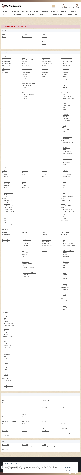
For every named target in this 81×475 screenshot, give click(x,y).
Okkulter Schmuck (45, 247)
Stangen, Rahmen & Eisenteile (30, 272)
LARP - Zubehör (64, 300)
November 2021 (5, 444)
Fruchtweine (44, 170)
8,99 (3, 400)
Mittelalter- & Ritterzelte (29, 267)
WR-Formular (44, 34)
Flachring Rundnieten (8, 202)
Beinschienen (25, 172)
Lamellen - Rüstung (8, 224)
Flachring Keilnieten (8, 200)
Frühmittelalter (7, 181)
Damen (62, 178)
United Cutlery (64, 428)
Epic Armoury (44, 407)
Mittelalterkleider (66, 183)
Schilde (62, 127)
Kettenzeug (4, 198)
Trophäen (63, 302)
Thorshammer (44, 250)
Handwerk (24, 70)
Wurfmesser (44, 70)
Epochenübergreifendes (27, 67)
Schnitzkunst (6, 328)
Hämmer (64, 63)
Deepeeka (63, 405)
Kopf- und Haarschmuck (47, 245)
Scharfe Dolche (66, 87)
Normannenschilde (67, 133)
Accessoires (63, 169)
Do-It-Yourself (66, 260)
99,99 (23, 400)
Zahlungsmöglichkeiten (27, 36)
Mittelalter (24, 61)
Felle (23, 234)
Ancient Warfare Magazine (29, 94)
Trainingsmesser (45, 72)
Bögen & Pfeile (66, 241)
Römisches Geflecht (8, 207)
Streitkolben (65, 72)
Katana (5, 365)
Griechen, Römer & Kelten (7, 336)
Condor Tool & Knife (26, 405)
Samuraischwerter (66, 155)
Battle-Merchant (45, 400)
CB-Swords (63, 402)
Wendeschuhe (66, 216)
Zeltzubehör (26, 276)
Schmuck (6, 327)
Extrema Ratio (64, 407)
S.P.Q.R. (23, 426)
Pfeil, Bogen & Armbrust (66, 105)
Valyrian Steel (5, 430)
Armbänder (24, 169)
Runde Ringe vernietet (8, 209)
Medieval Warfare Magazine (30, 100)
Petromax (63, 421)
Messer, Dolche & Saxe (9, 325)
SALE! (62, 298)
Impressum (44, 43)
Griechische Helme (8, 339)
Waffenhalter (65, 252)
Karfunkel (26, 96)
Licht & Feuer (24, 254)
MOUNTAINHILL (25, 421)
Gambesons (4, 170)
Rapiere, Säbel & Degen (68, 153)
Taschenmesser (45, 59)
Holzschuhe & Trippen (67, 209)
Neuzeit (23, 63)
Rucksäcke (65, 283)
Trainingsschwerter (67, 162)
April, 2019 (44, 444)
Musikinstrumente (6, 65)
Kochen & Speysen (26, 72)
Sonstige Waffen (7, 371)
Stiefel (64, 214)
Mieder (64, 181)
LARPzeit (25, 98)
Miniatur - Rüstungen (6, 63)
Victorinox (24, 430)
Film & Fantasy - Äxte (67, 61)
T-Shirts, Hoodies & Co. (66, 220)
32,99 (23, 398)
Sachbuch (24, 79)
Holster (64, 100)
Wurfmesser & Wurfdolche (68, 250)
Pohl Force (24, 423)
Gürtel (23, 174)
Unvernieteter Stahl (8, 213)
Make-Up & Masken (65, 287)
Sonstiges (4, 236)
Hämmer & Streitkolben (68, 243)
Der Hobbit (6, 382)
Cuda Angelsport (6, 59)
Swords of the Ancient (8, 385)
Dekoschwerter (66, 144)
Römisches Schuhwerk (67, 213)
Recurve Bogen (66, 111)
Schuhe (62, 207)
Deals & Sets (63, 296)
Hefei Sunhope (45, 412)
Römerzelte (26, 269)
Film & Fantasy (5, 378)
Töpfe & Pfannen (25, 261)
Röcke (64, 185)
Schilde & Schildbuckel (9, 323)
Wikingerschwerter (8, 316)
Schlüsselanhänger (6, 68)
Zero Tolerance (5, 435)
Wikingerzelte (26, 274)
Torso (5, 218)
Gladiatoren (6, 180)
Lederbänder (25, 178)
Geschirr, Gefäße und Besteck (28, 236)
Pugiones (65, 83)
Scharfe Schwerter (67, 157)
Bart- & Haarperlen (46, 236)
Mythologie (24, 76)
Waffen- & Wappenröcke (68, 196)
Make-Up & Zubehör (67, 293)
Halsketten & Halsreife (46, 239)
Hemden (64, 189)
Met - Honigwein (45, 172)
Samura (43, 426)
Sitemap (43, 41)
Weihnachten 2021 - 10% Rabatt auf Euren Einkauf (10, 449)
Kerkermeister (25, 252)
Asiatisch (6, 191)
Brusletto (4, 402)
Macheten (44, 74)
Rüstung (5, 349)
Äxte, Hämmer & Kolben (66, 57)
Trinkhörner (44, 174)
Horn (23, 250)
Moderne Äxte (66, 67)
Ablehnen (68, 470)
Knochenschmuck (45, 243)
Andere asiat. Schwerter (68, 142)
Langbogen (65, 109)
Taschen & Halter (25, 187)
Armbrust (64, 107)
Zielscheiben (65, 118)
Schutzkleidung (5, 169)
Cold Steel (4, 405)
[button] (64, 6)
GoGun (62, 409)
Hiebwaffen (65, 254)
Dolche (62, 78)
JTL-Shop (74, 473)
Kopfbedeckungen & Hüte (66, 200)
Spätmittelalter (7, 185)
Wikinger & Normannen (7, 314)
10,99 (3, 398)
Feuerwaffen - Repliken (66, 92)
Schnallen (24, 185)
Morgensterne (66, 68)
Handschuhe (65, 122)
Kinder (62, 198)
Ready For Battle (64, 423)
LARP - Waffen (64, 236)
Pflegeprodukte (66, 261)
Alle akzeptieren (68, 463)
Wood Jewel (44, 433)
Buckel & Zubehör (66, 129)
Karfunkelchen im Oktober (28, 446)
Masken (64, 291)
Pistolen (64, 94)
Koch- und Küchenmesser (47, 63)
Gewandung (24, 74)
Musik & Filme (25, 89)
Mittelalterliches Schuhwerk (68, 211)
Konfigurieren (68, 467)
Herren (62, 187)
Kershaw (24, 416)
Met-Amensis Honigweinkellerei (9, 421)
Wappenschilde (66, 138)
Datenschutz (44, 36)
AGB (42, 39)
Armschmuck (44, 234)
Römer (5, 178)
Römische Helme (7, 345)
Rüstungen (6, 321)
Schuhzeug (6, 352)
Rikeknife (4, 426)
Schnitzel (4, 70)
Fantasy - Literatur (26, 81)
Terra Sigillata (7, 354)
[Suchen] (53, 6)
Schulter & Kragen (66, 269)
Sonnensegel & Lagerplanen (30, 271)
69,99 (62, 398)
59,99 (43, 398)
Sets (5, 222)
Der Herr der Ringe (8, 380)
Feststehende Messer (46, 61)
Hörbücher (24, 87)
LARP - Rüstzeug (64, 263)
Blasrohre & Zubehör (67, 120)
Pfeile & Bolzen (66, 114)
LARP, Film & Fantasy (8, 192)
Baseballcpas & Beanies (68, 202)
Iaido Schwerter (7, 363)
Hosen (64, 191)
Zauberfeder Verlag (65, 433)
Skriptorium (24, 258)
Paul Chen (44, 421)
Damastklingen (45, 68)
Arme (5, 216)
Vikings (5, 387)
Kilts (63, 192)
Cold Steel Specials (6, 57)
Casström (44, 402)
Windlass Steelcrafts (26, 433)
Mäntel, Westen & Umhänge (67, 205)
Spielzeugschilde (6, 239)
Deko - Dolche (66, 81)
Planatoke (4, 423)
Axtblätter (65, 59)
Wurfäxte (65, 74)
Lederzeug (63, 276)
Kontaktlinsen (65, 289)
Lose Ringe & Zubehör (8, 205)
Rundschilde (65, 135)
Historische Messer (46, 57)
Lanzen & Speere (64, 103)
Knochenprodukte (6, 61)
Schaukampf (6, 189)
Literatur (43, 78)
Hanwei (4, 412)
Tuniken (64, 194)
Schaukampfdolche (67, 89)
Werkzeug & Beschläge (27, 263)
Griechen (6, 176)
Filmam (23, 409)
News (72, 1)
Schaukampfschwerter (67, 158)
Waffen (5, 356)
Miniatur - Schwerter (67, 151)
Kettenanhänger (45, 241)
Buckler (64, 131)
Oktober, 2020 (25, 444)
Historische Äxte (66, 65)
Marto (43, 419)
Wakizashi (6, 374)
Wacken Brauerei (45, 430)
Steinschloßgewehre (67, 96)
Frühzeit (5, 174)
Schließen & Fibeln (67, 174)
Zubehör (43, 76)
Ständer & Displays (27, 247)
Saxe (64, 85)
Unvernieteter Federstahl (9, 211)
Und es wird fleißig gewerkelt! (48, 446)
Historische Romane (26, 85)
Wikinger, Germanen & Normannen (29, 59)
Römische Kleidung (8, 347)
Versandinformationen (27, 39)
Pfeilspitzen (65, 116)
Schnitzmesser (45, 67)
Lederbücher (24, 180)
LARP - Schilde (64, 234)
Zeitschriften (24, 92)
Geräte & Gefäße (27, 239)
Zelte (23, 265)
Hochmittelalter (7, 183)
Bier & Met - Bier (45, 169)
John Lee (24, 414)
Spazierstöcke (5, 72)
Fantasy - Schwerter (67, 146)
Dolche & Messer (66, 256)
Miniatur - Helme (7, 194)
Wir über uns (24, 34)
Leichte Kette (7, 203)
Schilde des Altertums (67, 136)
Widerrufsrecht (45, 46)
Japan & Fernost (25, 65)
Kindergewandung (6, 234)
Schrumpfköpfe (66, 307)
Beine (5, 220)
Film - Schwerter (66, 147)
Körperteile (65, 304)
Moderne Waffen (66, 258)
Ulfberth (43, 428)
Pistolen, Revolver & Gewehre (69, 245)
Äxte (64, 239)
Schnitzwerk (26, 243)
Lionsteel (24, 419)
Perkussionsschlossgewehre (68, 98)
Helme (3, 172)
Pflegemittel (5, 67)
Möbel (23, 256)
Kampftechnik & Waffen (27, 68)
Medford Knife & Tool (65, 419)
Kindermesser (44, 65)
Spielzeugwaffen (5, 241)
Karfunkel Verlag (5, 416)
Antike (23, 57)
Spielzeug (26, 245)
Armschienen (25, 170)
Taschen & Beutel (66, 176)
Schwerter (63, 140)
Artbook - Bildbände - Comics (28, 83)
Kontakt (77, 1)
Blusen (64, 180)
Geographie (24, 78)
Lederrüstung (5, 229)
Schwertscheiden (66, 160)
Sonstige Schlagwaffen (68, 70)
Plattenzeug (4, 214)
